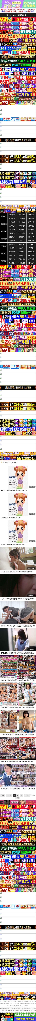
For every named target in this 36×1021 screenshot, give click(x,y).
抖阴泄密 (31, 255)
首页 (2, 795)
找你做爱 (31, 229)
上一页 (9, 795)
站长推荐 (4, 231)
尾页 (18, 798)
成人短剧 (31, 259)
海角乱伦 (31, 252)
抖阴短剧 (22, 263)
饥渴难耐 (22, 229)
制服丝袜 (22, 226)
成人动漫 (31, 218)
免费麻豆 (12, 255)
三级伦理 (12, 222)
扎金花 (21, 240)
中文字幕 (22, 222)
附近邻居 (12, 229)
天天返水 (31, 240)
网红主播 (22, 215)
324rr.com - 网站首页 (16, 15)
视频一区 (4, 216)
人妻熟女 (12, 226)
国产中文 (12, 259)
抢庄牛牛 (22, 237)
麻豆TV (21, 244)
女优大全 (22, 248)
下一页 (27, 795)
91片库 (12, 248)
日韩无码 (31, 263)
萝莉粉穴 (22, 255)
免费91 (21, 252)
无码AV (3, 246)
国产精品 (12, 215)
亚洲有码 (12, 218)
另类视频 (31, 226)
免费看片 (12, 252)
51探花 (31, 244)
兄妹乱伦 (22, 259)
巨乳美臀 (31, 222)
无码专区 (4, 253)
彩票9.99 (12, 240)
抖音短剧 (12, 244)
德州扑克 (31, 237)
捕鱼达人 (12, 237)
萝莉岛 (31, 248)
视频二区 (4, 224)
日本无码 (31, 215)
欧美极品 (22, 218)
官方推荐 (4, 239)
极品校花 (12, 263)
